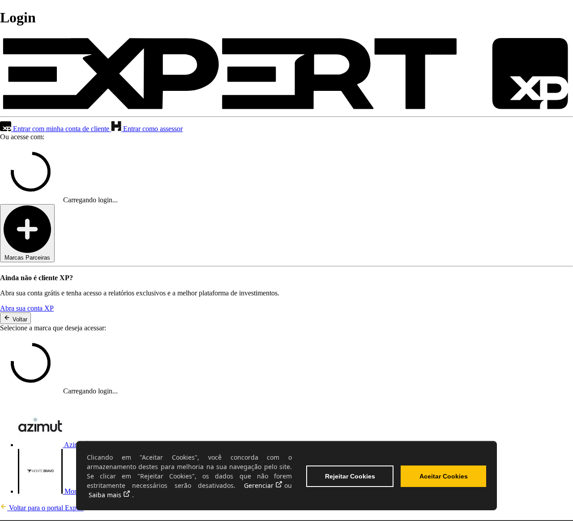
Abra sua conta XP (27, 308)
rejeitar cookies (350, 476)
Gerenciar (259, 485)
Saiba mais (105, 495)
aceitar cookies (443, 476)
